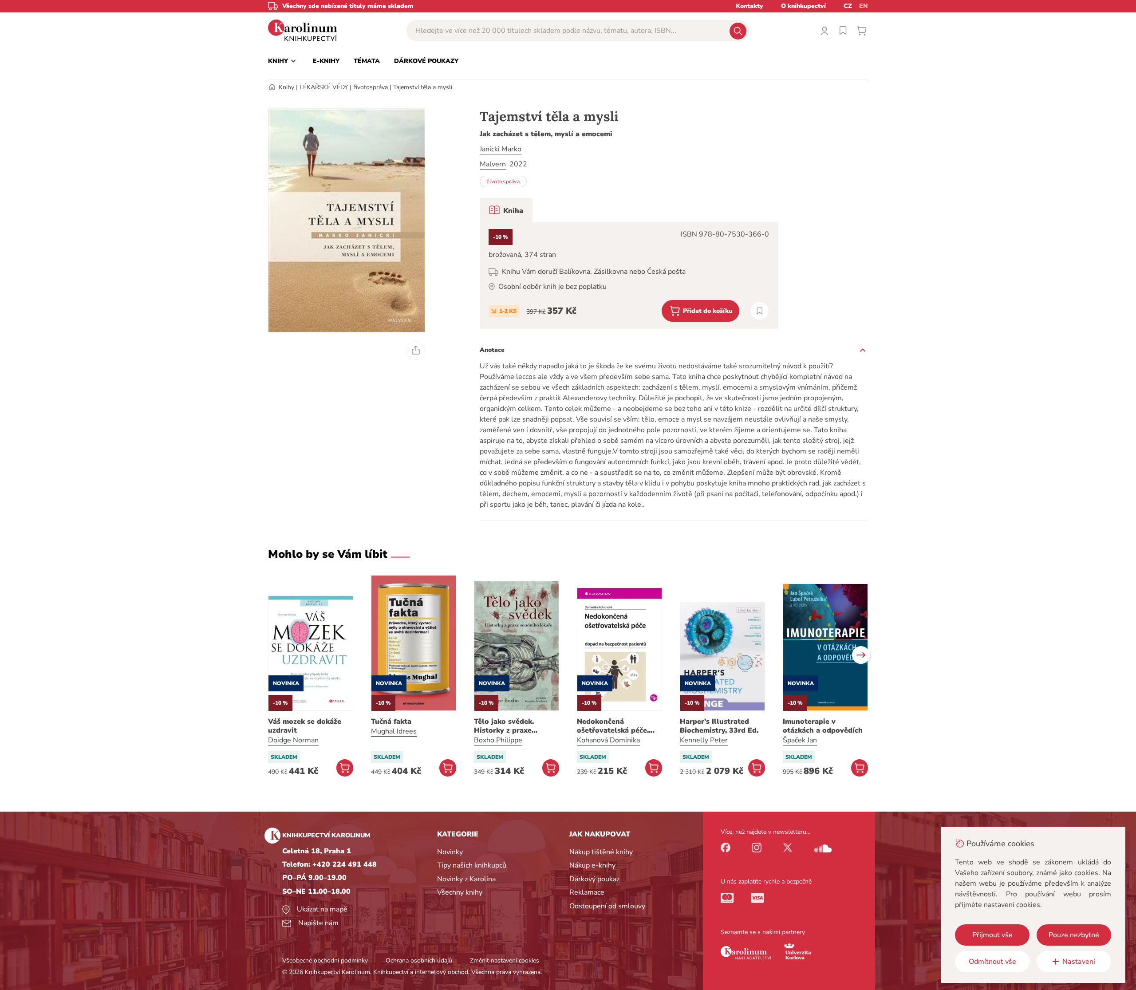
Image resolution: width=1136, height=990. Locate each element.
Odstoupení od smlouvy (607, 906)
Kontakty (749, 6)
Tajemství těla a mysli (422, 87)
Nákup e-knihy (592, 865)
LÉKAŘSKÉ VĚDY (324, 87)
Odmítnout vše (992, 961)
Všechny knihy (459, 892)
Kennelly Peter (704, 740)
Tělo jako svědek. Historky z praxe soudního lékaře (504, 726)
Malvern (493, 164)
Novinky (450, 852)
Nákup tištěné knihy (601, 852)
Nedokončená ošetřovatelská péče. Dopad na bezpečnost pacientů (614, 726)
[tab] (506, 210)
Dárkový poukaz (594, 879)
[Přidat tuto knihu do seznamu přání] (759, 310)
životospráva (370, 87)
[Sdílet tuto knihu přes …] (415, 350)
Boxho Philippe (498, 740)
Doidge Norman (293, 740)
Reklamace (586, 892)
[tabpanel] (629, 275)
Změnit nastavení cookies (504, 960)
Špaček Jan (800, 740)
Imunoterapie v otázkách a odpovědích (823, 726)
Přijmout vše (992, 935)
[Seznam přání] (843, 30)
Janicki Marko (500, 149)
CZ (848, 6)
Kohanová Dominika (608, 740)
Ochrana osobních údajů (419, 960)
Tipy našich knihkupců (471, 865)
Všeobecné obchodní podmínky (325, 960)
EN (863, 6)
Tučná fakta (391, 721)
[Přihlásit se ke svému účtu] (824, 30)
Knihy (286, 87)
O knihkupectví (803, 6)
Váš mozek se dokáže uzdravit (304, 726)
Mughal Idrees (394, 731)
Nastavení (1078, 961)
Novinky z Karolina (466, 879)
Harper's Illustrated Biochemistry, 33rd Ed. (719, 726)
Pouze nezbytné (1074, 935)
